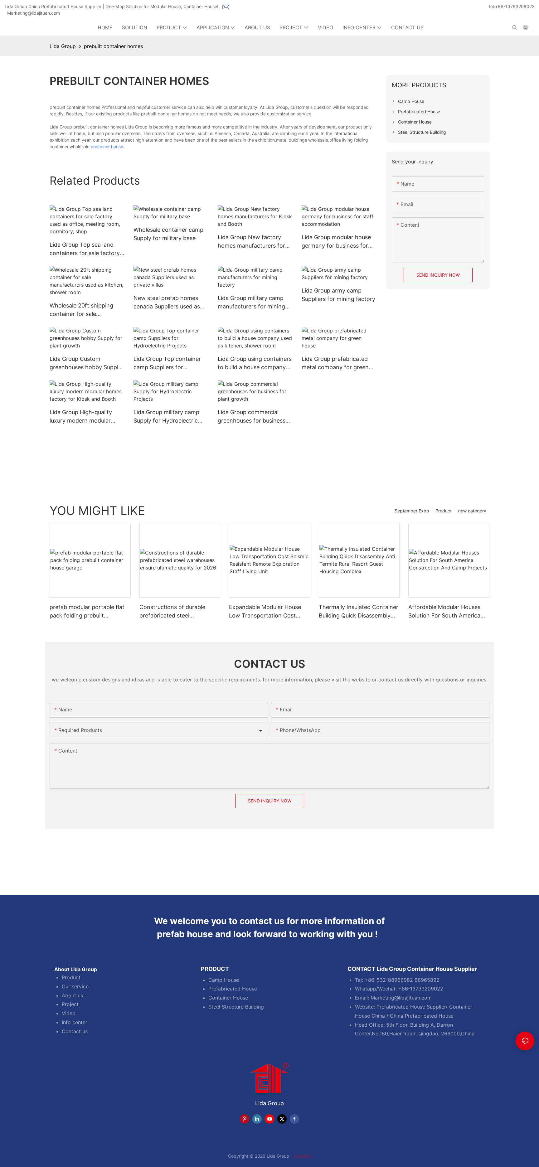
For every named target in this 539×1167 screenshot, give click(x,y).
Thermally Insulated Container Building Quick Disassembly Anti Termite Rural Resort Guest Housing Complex (358, 612)
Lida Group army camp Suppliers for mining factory (338, 294)
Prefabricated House (232, 988)
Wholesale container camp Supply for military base (168, 233)
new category (472, 510)
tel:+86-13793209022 (511, 6)
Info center (74, 1022)
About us (72, 995)
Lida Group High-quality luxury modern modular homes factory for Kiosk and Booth (82, 417)
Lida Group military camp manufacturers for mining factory (251, 303)
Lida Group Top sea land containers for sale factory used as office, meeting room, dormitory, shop (85, 249)
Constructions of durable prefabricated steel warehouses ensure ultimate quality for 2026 (176, 612)
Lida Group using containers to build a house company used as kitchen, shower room (255, 363)
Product (443, 510)
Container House (228, 998)
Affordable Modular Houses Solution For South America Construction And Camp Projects (444, 612)
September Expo (412, 510)
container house (107, 146)
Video (68, 1013)
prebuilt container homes (113, 46)
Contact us (75, 1031)
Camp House (223, 980)
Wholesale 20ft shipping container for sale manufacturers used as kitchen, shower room (81, 310)
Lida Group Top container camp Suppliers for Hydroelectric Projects (167, 363)
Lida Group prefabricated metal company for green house (335, 363)
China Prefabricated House (422, 1016)
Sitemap (302, 1156)
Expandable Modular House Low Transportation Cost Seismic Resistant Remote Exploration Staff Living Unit (266, 612)
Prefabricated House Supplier (411, 1007)
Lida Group (63, 46)
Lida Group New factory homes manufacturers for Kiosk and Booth (251, 242)
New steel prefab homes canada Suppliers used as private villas (167, 303)
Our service (75, 986)
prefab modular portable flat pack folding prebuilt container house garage (87, 612)
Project (70, 1004)
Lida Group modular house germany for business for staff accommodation (336, 242)
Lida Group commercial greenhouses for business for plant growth (251, 417)
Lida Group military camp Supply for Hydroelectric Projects (166, 417)
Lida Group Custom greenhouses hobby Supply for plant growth (85, 363)
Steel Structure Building (236, 1007)
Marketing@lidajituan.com (33, 13)
